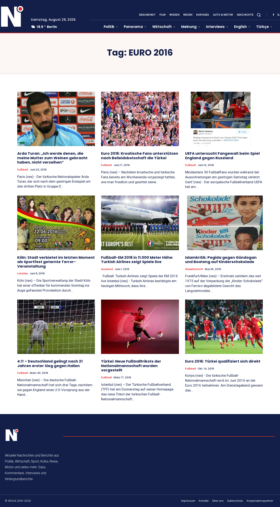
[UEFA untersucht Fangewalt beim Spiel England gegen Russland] (224, 119)
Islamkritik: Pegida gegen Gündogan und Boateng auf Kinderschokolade (221, 259)
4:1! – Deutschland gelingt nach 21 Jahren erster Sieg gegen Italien (50, 363)
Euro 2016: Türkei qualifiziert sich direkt (222, 361)
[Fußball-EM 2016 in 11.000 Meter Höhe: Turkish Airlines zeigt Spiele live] (140, 223)
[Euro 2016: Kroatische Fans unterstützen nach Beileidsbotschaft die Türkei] (140, 119)
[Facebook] (273, 15)
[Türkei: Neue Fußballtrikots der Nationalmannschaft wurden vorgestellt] (140, 327)
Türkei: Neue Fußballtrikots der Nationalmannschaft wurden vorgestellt (131, 366)
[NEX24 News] (12, 435)
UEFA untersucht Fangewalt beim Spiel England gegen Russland (222, 155)
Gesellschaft (194, 269)
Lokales (22, 273)
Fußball (22, 169)
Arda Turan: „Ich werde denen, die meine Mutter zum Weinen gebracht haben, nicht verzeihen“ (52, 158)
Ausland (107, 269)
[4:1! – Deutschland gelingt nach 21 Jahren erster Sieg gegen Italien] (56, 327)
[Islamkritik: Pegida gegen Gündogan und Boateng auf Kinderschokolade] (224, 223)
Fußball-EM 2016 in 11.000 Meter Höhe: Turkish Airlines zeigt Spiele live (137, 259)
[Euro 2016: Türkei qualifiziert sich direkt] (224, 327)
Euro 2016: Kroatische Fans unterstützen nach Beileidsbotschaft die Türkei (139, 155)
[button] (259, 15)
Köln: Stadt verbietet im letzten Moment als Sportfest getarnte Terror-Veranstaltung (56, 262)
